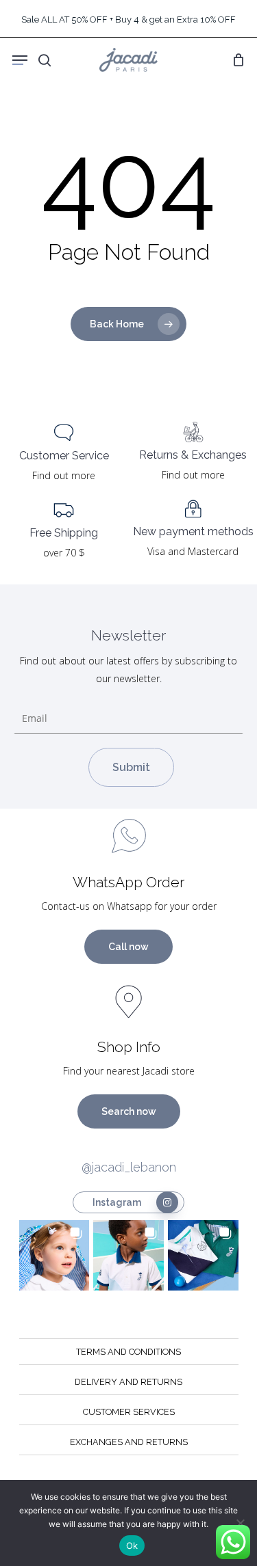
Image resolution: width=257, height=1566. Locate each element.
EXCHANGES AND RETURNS (129, 1442)
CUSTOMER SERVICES (129, 1412)
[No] (240, 1523)
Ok (132, 1545)
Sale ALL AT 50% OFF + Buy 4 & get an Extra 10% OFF (128, 19)
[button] (54, 1255)
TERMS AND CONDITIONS (128, 1352)
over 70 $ (64, 552)
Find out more (63, 475)
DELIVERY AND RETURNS (128, 1382)
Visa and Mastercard (192, 551)
